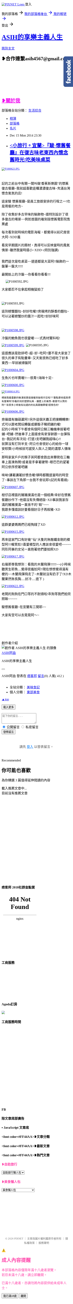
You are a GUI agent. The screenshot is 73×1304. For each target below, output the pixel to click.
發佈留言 (8, 731)
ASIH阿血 (9, 653)
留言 (41, 676)
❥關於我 (11, 100)
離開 (23, 1296)
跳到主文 (8, 48)
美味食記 (33, 687)
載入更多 (8, 707)
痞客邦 (32, 676)
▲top (5, 699)
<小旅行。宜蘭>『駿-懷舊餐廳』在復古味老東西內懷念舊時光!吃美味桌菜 (40, 152)
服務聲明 (44, 1242)
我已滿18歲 (10, 1296)
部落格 (14, 123)
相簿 (13, 118)
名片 (13, 128)
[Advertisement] (41, 82)
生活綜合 (34, 110)
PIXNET (18, 1238)
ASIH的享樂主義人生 (32, 37)
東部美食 (33, 692)
